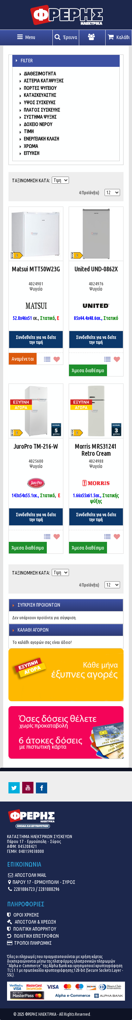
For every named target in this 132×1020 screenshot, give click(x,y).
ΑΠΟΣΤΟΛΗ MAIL (30, 875)
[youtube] (27, 791)
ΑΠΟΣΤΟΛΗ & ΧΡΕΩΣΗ (35, 922)
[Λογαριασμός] (92, 37)
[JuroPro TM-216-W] (21, 397)
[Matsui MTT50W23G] (36, 234)
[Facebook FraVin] (41, 791)
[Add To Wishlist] (58, 359)
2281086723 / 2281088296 (36, 889)
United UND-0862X (96, 268)
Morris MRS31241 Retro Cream (96, 450)
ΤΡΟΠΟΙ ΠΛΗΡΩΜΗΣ (33, 943)
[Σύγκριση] (49, 359)
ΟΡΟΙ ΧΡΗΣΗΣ (25, 915)
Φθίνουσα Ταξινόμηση (75, 178)
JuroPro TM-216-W (36, 446)
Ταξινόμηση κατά (30, 180)
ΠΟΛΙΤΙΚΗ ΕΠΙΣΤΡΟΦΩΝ (36, 936)
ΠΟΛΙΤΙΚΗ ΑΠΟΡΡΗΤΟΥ (34, 929)
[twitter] (14, 791)
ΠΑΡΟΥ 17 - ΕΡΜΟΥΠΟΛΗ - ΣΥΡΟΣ (44, 882)
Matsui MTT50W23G (36, 268)
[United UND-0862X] (96, 234)
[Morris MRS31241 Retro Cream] (81, 397)
